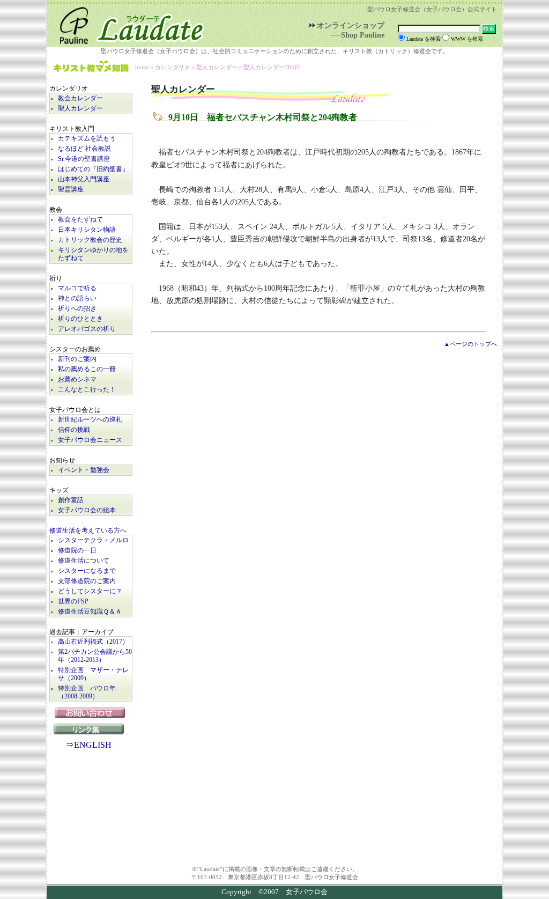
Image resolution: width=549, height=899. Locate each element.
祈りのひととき (80, 318)
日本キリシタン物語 (87, 229)
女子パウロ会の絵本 (87, 510)
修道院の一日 (77, 550)
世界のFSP (73, 601)
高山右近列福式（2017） (93, 641)
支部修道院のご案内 (87, 581)
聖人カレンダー (80, 108)
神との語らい (77, 298)
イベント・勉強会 (83, 470)
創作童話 (71, 500)
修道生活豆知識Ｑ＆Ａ (90, 611)
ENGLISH (93, 744)
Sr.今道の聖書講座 (84, 159)
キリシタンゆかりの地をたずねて (93, 254)
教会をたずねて (80, 219)
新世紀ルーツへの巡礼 (90, 419)
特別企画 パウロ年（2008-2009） (87, 692)
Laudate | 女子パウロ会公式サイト (127, 23)
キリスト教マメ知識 (91, 67)
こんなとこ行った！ (87, 389)
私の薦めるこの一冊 (87, 369)
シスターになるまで (87, 571)
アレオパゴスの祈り (87, 329)
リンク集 (91, 729)
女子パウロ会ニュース (90, 440)
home (142, 67)
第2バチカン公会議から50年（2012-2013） (95, 656)
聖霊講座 (71, 189)
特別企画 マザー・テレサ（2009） (93, 674)
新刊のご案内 (77, 359)
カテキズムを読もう (87, 138)
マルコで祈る (77, 288)
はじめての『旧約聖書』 (93, 169)
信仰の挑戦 (74, 429)
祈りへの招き (77, 308)
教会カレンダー (80, 98)
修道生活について (83, 560)
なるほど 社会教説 (84, 148)
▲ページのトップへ (470, 344)
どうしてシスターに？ (90, 591)
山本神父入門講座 (83, 179)
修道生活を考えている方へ (88, 530)
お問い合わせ (91, 713)
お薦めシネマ (77, 379)
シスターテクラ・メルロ (93, 540)
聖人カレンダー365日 (271, 67)
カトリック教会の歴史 (90, 240)
